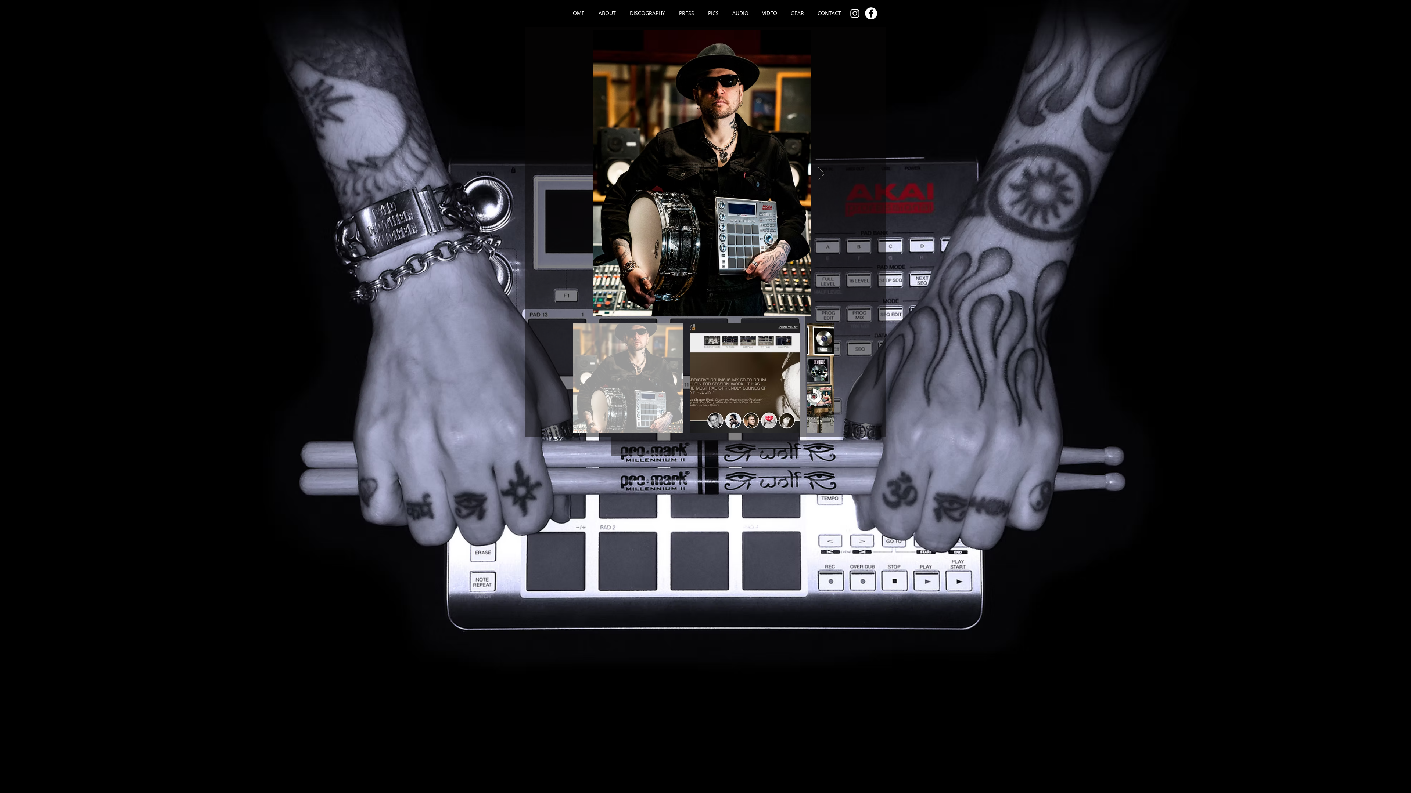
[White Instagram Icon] (855, 13)
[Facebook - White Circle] (871, 13)
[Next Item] (821, 173)
